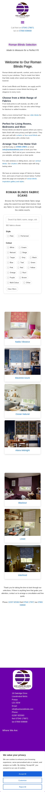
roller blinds (34, 115)
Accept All (22, 774)
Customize (22, 780)
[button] (22, 22)
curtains (19, 135)
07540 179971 (28, 28)
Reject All (22, 787)
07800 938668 (25, 31)
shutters (14, 163)
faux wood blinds (31, 135)
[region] (22, 771)
